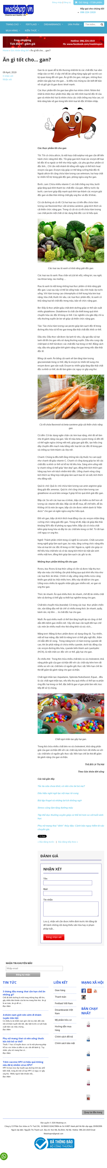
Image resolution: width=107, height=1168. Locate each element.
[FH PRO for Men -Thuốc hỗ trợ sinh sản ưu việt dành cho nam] (88, 1041)
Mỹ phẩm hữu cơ (63, 1020)
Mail (45, 889)
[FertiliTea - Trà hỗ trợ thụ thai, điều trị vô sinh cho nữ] (88, 1100)
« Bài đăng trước (46, 842)
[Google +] (89, 991)
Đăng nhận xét (54, 937)
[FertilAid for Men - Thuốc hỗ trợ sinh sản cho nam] (88, 1056)
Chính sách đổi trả (64, 1036)
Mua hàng (12, 30)
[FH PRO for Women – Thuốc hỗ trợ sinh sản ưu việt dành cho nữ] (88, 1027)
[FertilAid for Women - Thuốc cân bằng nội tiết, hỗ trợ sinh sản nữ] (88, 1071)
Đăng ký (67, 2)
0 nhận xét (8, 76)
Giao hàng (60, 990)
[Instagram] (83, 998)
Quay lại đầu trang (93, 1112)
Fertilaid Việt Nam (64, 1003)
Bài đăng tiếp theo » (68, 842)
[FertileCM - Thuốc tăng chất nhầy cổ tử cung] (88, 1085)
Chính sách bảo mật (65, 1043)
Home (6, 50)
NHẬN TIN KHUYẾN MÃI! (19, 963)
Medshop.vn (61, 1123)
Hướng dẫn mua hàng (63, 1028)
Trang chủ (12, 24)
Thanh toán (60, 997)
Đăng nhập (57, 2)
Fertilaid (31, 24)
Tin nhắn (48, 900)
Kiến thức (31, 30)
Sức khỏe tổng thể (20, 50)
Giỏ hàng (90, 2)
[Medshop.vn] (18, 10)
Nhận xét (7, 79)
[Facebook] (83, 991)
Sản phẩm (73, 24)
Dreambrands (52, 24)
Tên (45, 878)
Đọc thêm (7, 1006)
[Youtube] (95, 991)
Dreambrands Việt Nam (64, 1012)
